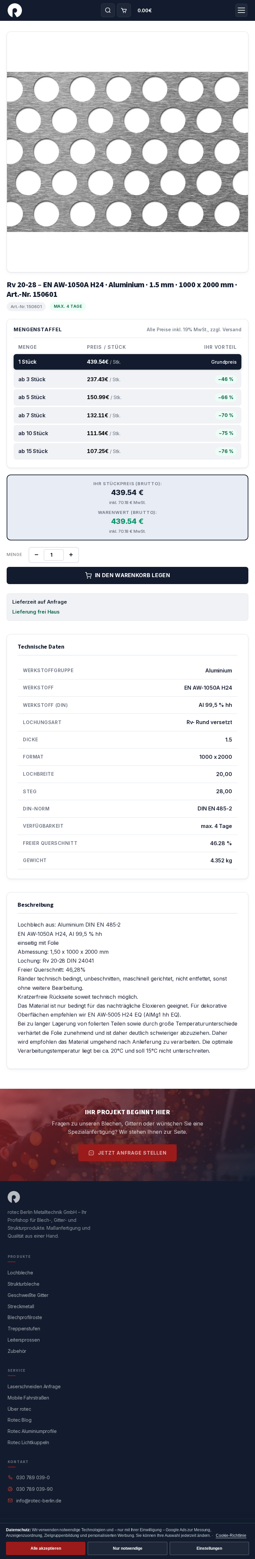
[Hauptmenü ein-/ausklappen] (241, 10)
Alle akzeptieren (46, 1548)
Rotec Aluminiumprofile (32, 1431)
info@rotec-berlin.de (38, 1500)
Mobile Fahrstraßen (28, 1397)
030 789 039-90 (34, 1489)
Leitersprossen (24, 1340)
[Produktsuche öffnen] (108, 10)
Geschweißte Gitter (28, 1295)
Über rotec (19, 1409)
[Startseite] (15, 10)
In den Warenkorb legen (132, 575)
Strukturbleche (24, 1284)
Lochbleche (20, 1272)
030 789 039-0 (33, 1477)
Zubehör (17, 1351)
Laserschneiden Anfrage (34, 1386)
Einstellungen (209, 1548)
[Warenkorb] (124, 10)
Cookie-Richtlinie (231, 1535)
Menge (14, 554)
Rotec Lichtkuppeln (28, 1442)
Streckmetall (21, 1306)
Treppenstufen (24, 1328)
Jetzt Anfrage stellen (132, 1153)
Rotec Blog (20, 1420)
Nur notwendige (127, 1548)
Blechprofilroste (25, 1317)
